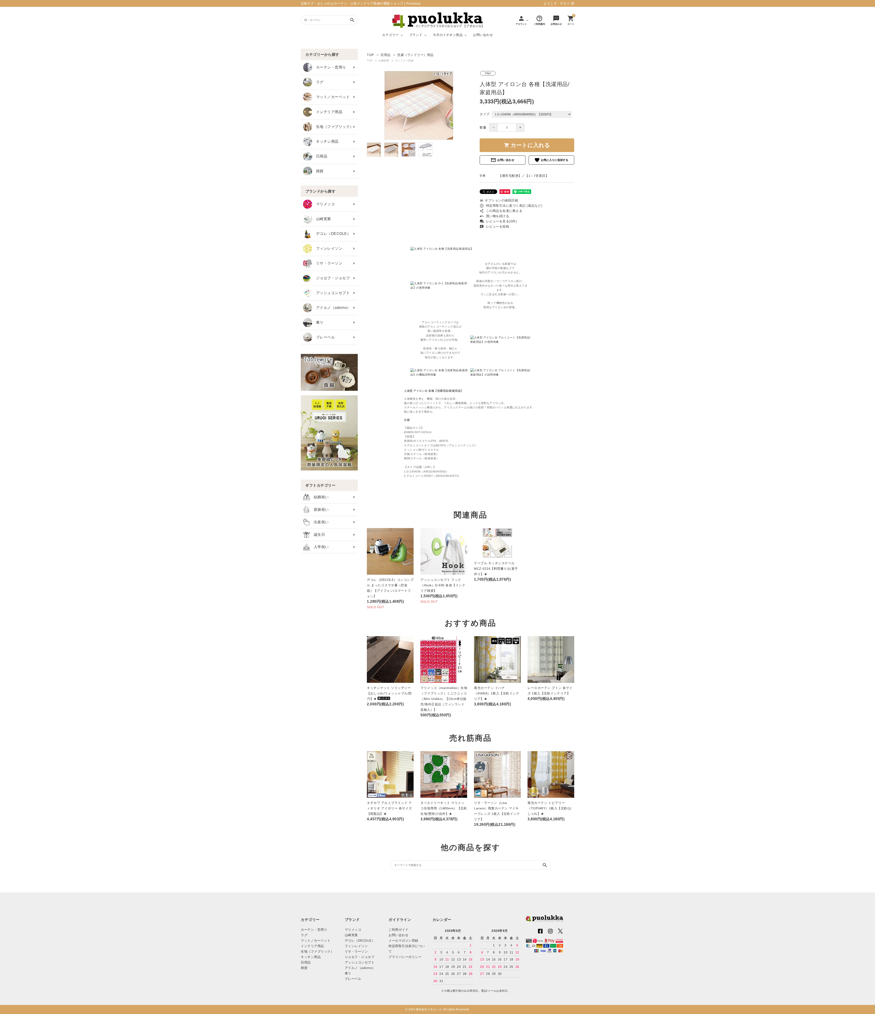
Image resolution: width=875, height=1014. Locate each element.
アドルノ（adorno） (331, 308)
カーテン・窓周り (329, 67)
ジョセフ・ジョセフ (331, 278)
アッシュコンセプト (331, 293)
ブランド (415, 35)
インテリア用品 (327, 112)
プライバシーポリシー (405, 957)
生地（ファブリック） (333, 127)
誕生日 (317, 534)
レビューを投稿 (494, 226)
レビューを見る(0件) (498, 221)
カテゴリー (390, 35)
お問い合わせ (483, 35)
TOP (370, 60)
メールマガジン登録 (403, 940)
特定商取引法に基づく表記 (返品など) (511, 205)
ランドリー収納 (404, 60)
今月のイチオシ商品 (448, 35)
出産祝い (319, 522)
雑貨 (318, 171)
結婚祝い (319, 497)
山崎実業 (321, 219)
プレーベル (323, 337)
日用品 (319, 156)
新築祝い (319, 509)
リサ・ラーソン (327, 263)
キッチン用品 (325, 141)
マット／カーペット (331, 97)
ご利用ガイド (398, 929)
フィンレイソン (327, 248)
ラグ (318, 82)
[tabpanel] (419, 105)
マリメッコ (323, 204)
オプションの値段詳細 (499, 200)
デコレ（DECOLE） (331, 234)
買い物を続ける (494, 216)
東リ (318, 322)
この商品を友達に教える (501, 211)
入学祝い (319, 547)
